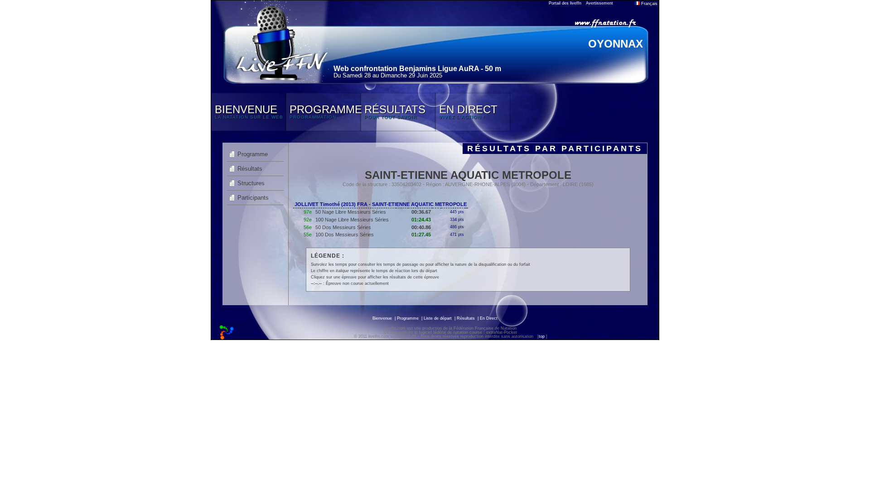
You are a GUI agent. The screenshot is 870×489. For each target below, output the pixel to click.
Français (648, 3)
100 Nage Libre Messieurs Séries (352, 219)
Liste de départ (438, 318)
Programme (252, 154)
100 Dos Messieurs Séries (344, 234)
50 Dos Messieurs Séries (343, 227)
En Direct (489, 318)
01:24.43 (421, 219)
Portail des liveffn (565, 3)
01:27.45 (421, 234)
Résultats (249, 168)
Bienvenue (382, 318)
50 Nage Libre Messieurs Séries (350, 212)
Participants (253, 197)
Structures (251, 183)
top (542, 336)
